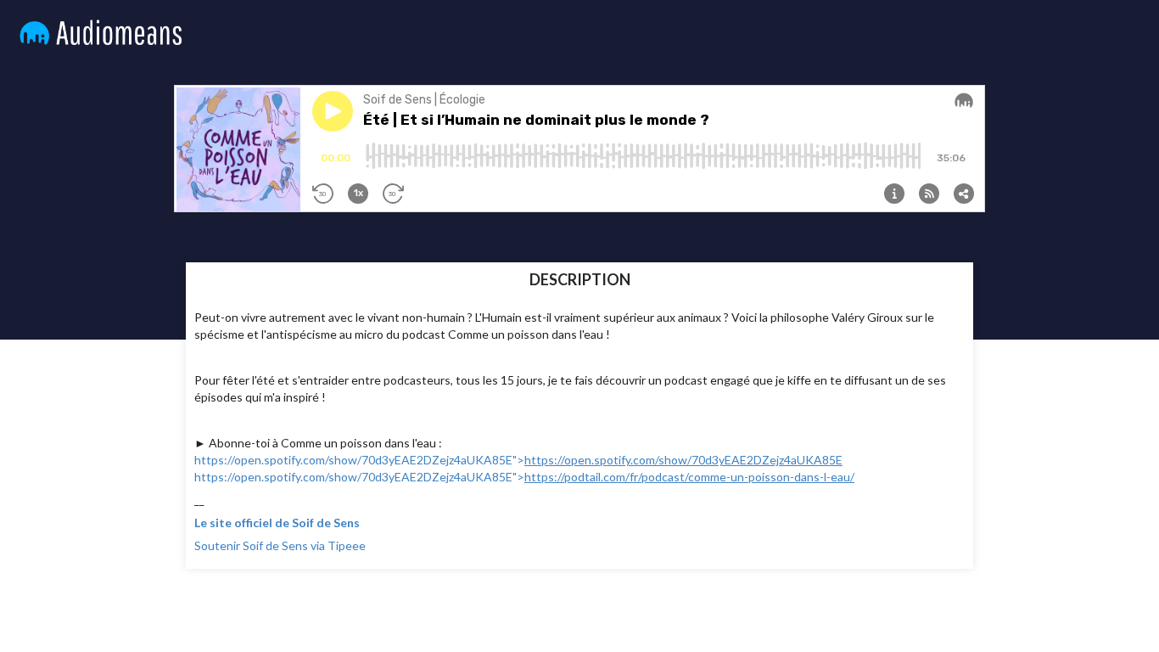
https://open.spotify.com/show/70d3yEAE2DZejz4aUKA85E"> (518, 459)
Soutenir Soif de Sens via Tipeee (280, 545)
